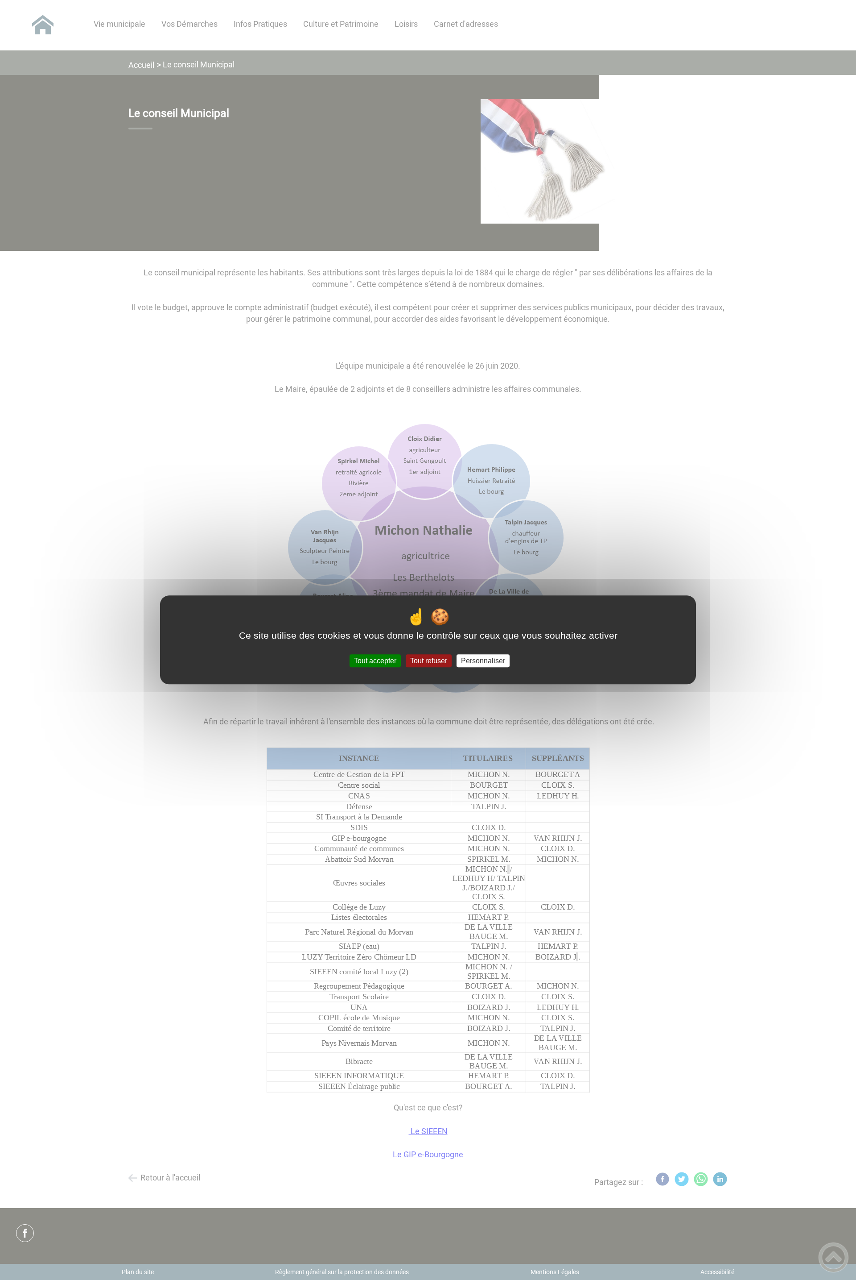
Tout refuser (428, 661)
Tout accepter (375, 661)
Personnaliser (483, 661)
